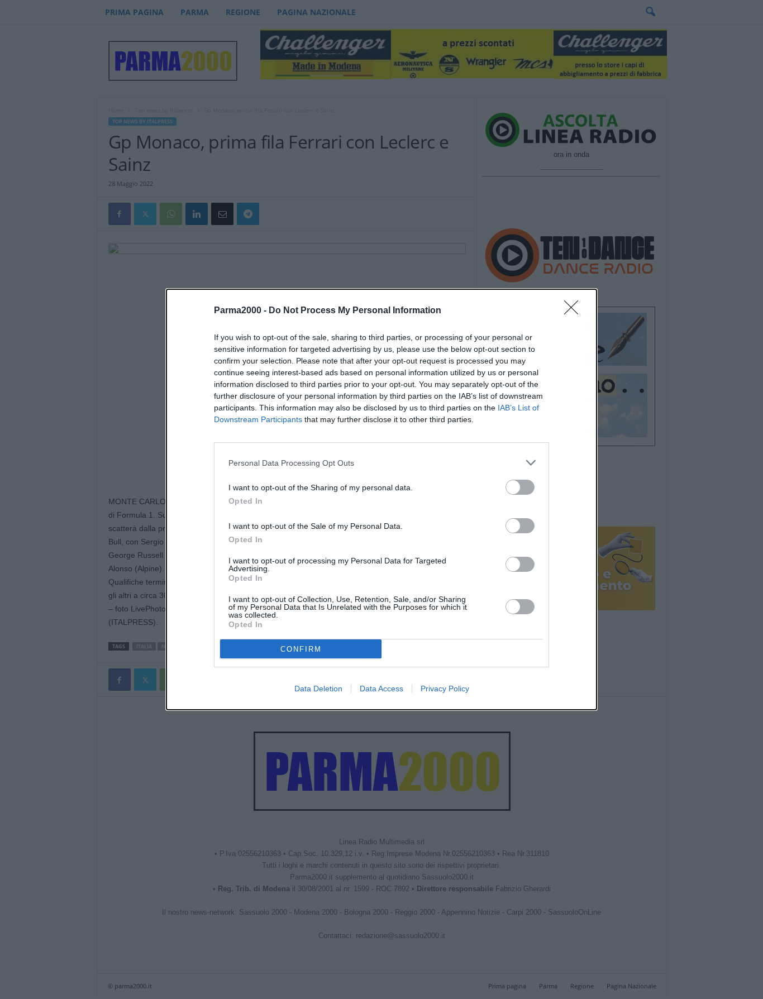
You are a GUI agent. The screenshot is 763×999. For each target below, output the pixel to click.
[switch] (520, 487)
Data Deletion (318, 688)
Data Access (381, 688)
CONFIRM (301, 649)
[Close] (574, 311)
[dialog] (381, 499)
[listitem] (381, 463)
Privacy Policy (445, 688)
